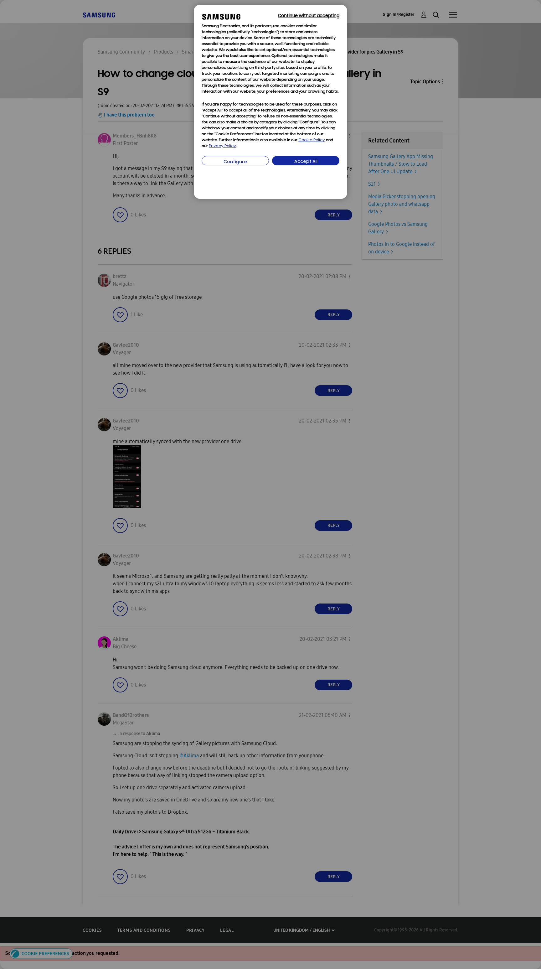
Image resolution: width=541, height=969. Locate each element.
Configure (235, 162)
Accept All (305, 161)
